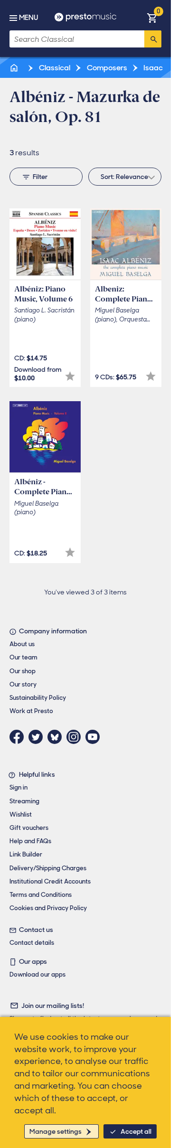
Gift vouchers (28, 828)
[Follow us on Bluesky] (56, 737)
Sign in (18, 787)
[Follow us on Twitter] (37, 737)
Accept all (136, 1131)
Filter (40, 176)
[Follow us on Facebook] (18, 737)
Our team (23, 657)
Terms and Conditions (40, 895)
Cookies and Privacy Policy (48, 908)
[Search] (152, 38)
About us (22, 644)
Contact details (31, 943)
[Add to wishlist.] (70, 376)
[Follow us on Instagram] (75, 737)
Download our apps (37, 974)
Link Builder (25, 854)
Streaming (24, 801)
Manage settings (55, 1131)
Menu (28, 17)
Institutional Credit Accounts (50, 881)
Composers (106, 68)
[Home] (14, 68)
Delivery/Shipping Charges (47, 868)
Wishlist (20, 814)
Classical (53, 68)
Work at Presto (31, 711)
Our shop (22, 671)
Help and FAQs (30, 841)
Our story (23, 684)
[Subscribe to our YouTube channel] (94, 737)
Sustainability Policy (37, 698)
